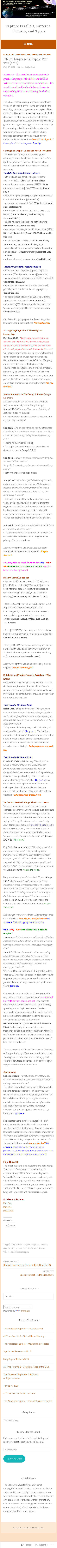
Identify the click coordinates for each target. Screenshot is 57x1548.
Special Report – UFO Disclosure (37, 1273)
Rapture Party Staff (26, 67)
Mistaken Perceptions (39, 54)
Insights (21, 54)
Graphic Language (31, 1244)
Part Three (8, 1210)
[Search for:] (28, 1296)
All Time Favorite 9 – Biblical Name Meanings (24, 1336)
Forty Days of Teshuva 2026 (16, 1359)
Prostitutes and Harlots (19, 1248)
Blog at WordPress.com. (28, 1527)
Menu (30, 44)
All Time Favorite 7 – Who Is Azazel (19, 1393)
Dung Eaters (16, 1244)
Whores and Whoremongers (16, 1252)
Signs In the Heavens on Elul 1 (17, 1351)
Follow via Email (14, 1458)
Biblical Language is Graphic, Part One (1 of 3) (27, 1263)
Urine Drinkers (38, 1248)
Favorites (9, 54)
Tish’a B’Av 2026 (10, 1385)
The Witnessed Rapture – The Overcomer (23, 1328)
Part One (7, 1203)
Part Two (7, 1206)
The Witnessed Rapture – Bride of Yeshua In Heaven (27, 1400)
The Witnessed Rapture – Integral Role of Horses (26, 1343)
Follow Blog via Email (28, 1432)
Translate (25, 1310)
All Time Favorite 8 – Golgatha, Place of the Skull (26, 1366)
